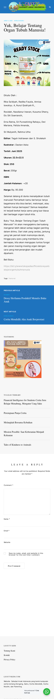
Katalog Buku (19, 20)
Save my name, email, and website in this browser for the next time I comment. (26, 554)
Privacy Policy (9, 659)
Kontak (7, 655)
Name (7, 519)
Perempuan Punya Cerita (15, 412)
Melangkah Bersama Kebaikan (18, 422)
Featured (12, 278)
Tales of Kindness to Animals (17, 444)
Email (7, 531)
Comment (8, 485)
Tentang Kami (9, 650)
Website (7, 542)
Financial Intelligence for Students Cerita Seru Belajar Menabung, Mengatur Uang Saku (25, 401)
